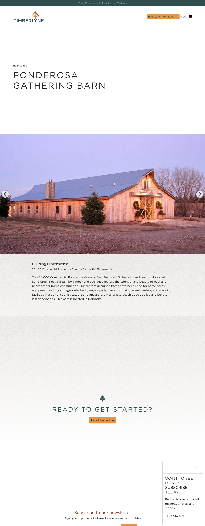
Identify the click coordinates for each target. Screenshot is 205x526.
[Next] (199, 194)
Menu (184, 16)
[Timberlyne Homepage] (29, 16)
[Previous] (5, 194)
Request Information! (161, 16)
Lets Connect (100, 420)
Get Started (175, 516)
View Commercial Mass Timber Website (102, 3)
